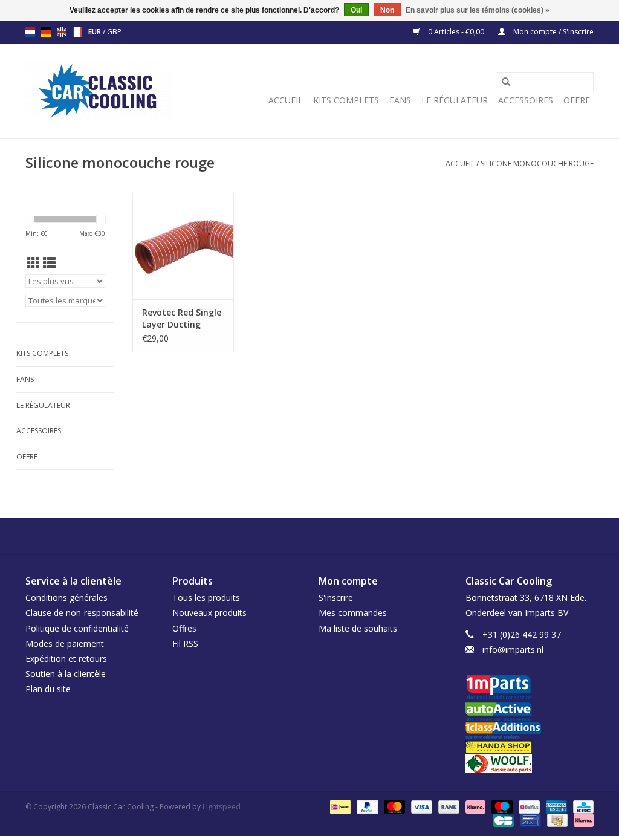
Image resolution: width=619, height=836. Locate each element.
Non (387, 10)
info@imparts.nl (512, 649)
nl (30, 32)
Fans (400, 100)
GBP (114, 32)
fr (77, 32)
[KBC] (581, 806)
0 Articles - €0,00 (456, 32)
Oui (356, 10)
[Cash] (556, 819)
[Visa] (420, 806)
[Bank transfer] (447, 806)
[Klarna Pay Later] (581, 819)
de (46, 32)
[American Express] (555, 806)
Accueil (285, 100)
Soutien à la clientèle (65, 673)
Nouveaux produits (209, 612)
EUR (95, 32)
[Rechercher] (506, 81)
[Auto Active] (529, 712)
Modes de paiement (64, 643)
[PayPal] (366, 806)
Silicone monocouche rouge (537, 163)
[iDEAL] (339, 806)
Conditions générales (66, 597)
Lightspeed (222, 807)
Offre (576, 100)
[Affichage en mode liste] (49, 262)
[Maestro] (500, 806)
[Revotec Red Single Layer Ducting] (183, 246)
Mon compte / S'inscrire (552, 32)
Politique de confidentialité (77, 628)
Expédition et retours (66, 658)
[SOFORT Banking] (474, 806)
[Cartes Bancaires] (502, 819)
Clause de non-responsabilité (81, 612)
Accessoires (525, 100)
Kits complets (346, 100)
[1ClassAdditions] (529, 730)
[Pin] (529, 819)
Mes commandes (353, 612)
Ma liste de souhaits (358, 628)
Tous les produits (206, 597)
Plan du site (48, 689)
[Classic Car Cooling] (99, 91)
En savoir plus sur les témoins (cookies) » (477, 10)
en (61, 32)
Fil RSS (185, 643)
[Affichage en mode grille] (33, 262)
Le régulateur (454, 100)
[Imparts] (529, 688)
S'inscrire (336, 597)
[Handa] (529, 746)
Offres (184, 628)
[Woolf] (529, 763)
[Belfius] (527, 806)
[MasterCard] (393, 806)
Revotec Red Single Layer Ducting (181, 318)
